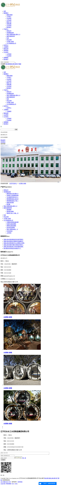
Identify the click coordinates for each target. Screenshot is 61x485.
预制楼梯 (9, 209)
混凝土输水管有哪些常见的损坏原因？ (14, 239)
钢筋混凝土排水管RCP (12, 193)
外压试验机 (9, 231)
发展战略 (9, 23)
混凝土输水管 (12, 64)
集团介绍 (9, 22)
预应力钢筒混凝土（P (12, 229)
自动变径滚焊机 (11, 227)
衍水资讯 (6, 52)
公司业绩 (9, 20)
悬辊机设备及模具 (11, 225)
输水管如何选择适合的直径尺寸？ (12, 248)
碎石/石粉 (9, 39)
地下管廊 (18, 64)
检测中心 (6, 45)
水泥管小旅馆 (10, 41)
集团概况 (6, 13)
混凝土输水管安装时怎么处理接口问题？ (14, 243)
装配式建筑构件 (11, 36)
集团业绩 (6, 48)
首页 (5, 11)
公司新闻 (9, 54)
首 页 (11, 183)
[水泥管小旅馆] (22, 349)
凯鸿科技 (20, 481)
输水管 (7, 64)
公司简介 (9, 16)
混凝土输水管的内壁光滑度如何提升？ (14, 244)
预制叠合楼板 (10, 211)
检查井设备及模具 (11, 224)
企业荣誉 (9, 18)
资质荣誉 (6, 50)
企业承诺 (9, 25)
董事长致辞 (9, 14)
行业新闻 (9, 55)
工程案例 (6, 47)
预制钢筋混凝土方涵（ (12, 200)
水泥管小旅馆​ (8, 317)
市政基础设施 (10, 32)
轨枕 (8, 38)
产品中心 (6, 29)
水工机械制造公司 (11, 43)
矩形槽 (8, 204)
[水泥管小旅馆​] (22, 313)
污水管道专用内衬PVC (12, 197)
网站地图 (8, 483)
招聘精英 (6, 57)
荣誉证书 (9, 31)
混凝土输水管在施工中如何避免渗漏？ (14, 246)
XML (16, 483)
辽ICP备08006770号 (6, 481)
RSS (13, 483)
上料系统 (9, 233)
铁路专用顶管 (10, 202)
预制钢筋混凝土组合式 (12, 199)
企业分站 (3, 483)
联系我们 (9, 27)
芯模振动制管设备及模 (12, 222)
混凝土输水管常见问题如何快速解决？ (14, 241)
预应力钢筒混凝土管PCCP (13, 34)
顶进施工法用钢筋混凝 (12, 195)
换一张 (24, 458)
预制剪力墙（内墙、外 (12, 213)
